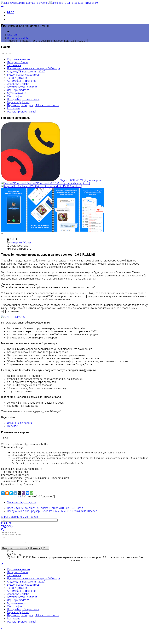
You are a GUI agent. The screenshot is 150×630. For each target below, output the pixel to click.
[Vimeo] (8, 526)
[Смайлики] (11, 526)
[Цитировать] (2, 526)
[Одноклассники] (7, 493)
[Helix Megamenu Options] (2, 5)
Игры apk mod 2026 (18, 90)
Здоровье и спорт (18, 83)
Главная (12, 34)
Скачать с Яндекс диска (21, 502)
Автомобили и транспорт (22, 80)
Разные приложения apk (21, 111)
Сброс (45, 548)
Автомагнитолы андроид (22, 86)
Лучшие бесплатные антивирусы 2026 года (33, 68)
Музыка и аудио (17, 93)
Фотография (14, 96)
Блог (10, 12)
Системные (14, 65)
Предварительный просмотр (14, 548)
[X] (19, 493)
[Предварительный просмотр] (2, 529)
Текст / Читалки (17, 77)
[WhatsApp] (31, 493)
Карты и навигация (18, 59)
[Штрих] (10, 523)
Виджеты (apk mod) (18, 102)
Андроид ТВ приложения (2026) (26, 71)
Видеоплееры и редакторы (23, 74)
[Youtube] (5, 526)
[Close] (2, 563)
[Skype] (11, 493)
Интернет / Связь (17, 37)
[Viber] (23, 493)
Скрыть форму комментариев (19, 516)
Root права (13, 108)
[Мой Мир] (3, 493)
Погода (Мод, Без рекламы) (23, 99)
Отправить (35, 548)
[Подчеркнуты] (7, 523)
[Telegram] (15, 493)
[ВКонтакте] (27, 493)
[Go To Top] (1, 627)
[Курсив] (4, 523)
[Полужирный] (2, 523)
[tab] (20, 422)
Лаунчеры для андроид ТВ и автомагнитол (33, 105)
